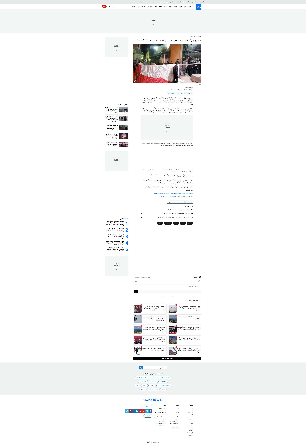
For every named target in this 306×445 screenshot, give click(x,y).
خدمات (177, 405)
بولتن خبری (177, 410)
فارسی (200, 1)
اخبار (198, 36)
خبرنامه (148, 416)
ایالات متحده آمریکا (153, 389)
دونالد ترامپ (153, 382)
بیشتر (164, 405)
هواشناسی (177, 412)
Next (160, 6)
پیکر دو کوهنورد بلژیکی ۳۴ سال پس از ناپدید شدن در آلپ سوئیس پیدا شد (175, 217)
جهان (180, 6)
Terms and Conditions (160, 412)
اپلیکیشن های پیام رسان (174, 421)
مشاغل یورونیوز (162, 421)
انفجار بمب (168, 223)
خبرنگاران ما (190, 430)
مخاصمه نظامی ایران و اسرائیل (162, 378)
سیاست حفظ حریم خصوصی (160, 417)
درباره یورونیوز (162, 408)
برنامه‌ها (191, 428)
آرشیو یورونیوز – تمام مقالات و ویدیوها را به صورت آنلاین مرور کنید (188, 434)
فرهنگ (155, 6)
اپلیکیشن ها (177, 419)
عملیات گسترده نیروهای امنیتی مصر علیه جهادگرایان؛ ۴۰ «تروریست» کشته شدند (173, 193)
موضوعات (191, 405)
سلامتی (143, 6)
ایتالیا (163, 389)
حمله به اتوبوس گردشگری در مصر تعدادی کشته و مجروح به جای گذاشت (175, 197)
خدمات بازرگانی (162, 410)
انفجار (190, 223)
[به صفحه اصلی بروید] (198, 7)
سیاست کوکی (163, 415)
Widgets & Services (174, 423)
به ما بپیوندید (176, 417)
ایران (137, 385)
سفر (165, 6)
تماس (164, 419)
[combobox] (149, 2)
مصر (191, 36)
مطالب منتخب (123, 104)
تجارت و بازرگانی (172, 6)
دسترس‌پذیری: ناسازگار (161, 423)
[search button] (141, 2)
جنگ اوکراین (163, 382)
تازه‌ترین (190, 6)
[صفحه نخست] (200, 36)
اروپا (185, 6)
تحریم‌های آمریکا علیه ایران (164, 385)
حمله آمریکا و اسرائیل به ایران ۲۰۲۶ (144, 378)
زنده (104, 6)
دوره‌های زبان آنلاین (175, 428)
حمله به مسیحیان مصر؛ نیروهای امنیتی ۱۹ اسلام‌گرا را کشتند (178, 213)
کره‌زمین (149, 6)
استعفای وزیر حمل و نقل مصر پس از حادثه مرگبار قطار (180, 210)
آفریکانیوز (177, 426)
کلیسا (176, 223)
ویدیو (138, 6)
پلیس (183, 223)
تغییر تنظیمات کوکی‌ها (161, 426)
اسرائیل (152, 385)
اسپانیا (144, 385)
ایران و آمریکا (143, 382)
